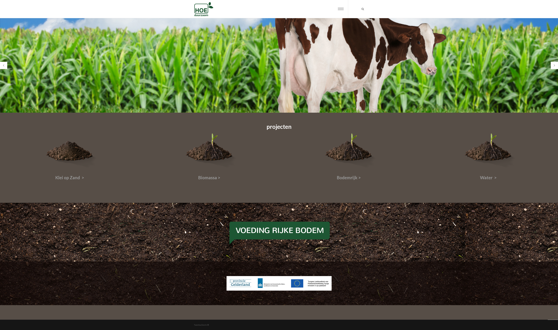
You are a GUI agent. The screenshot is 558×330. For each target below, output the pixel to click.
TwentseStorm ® (201, 325)
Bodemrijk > (349, 177)
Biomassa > (209, 177)
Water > (488, 177)
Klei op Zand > (69, 177)
